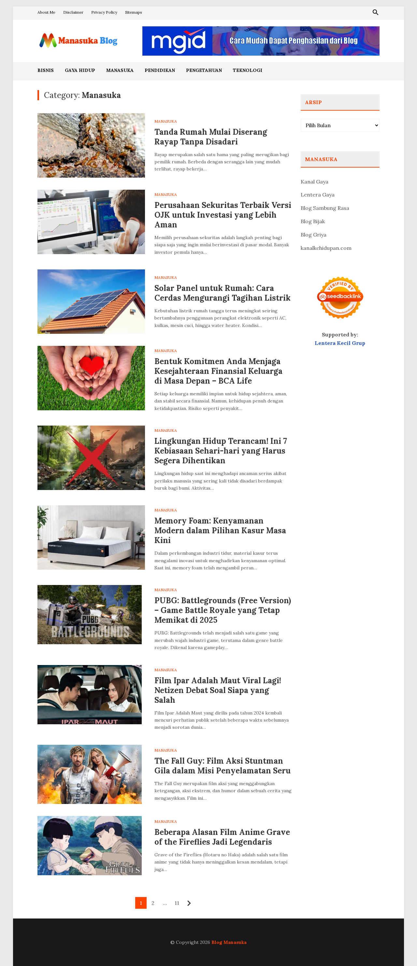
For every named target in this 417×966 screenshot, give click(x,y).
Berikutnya (189, 903)
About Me (46, 12)
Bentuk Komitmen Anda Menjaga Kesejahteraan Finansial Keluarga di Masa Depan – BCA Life (218, 371)
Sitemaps (133, 12)
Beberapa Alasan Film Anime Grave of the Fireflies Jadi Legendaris (222, 837)
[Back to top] (399, 948)
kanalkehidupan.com (326, 248)
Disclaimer (73, 12)
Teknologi (247, 70)
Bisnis (45, 70)
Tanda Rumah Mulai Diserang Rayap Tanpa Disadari (210, 137)
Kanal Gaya (314, 181)
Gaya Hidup (80, 70)
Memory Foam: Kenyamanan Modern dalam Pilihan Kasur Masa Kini (220, 530)
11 (177, 903)
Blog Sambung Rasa (325, 208)
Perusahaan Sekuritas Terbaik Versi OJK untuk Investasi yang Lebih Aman (222, 215)
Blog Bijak (313, 221)
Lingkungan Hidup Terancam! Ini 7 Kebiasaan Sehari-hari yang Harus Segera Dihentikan (220, 451)
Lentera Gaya (318, 194)
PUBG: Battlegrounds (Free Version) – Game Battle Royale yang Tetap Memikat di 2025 (222, 610)
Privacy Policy (104, 12)
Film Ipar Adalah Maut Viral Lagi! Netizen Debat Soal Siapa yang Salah (217, 690)
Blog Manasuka (229, 942)
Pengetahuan (204, 70)
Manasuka (120, 70)
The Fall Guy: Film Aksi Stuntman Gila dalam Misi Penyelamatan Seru (222, 766)
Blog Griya (313, 234)
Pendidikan (160, 70)
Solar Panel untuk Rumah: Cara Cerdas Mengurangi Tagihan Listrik (222, 293)
